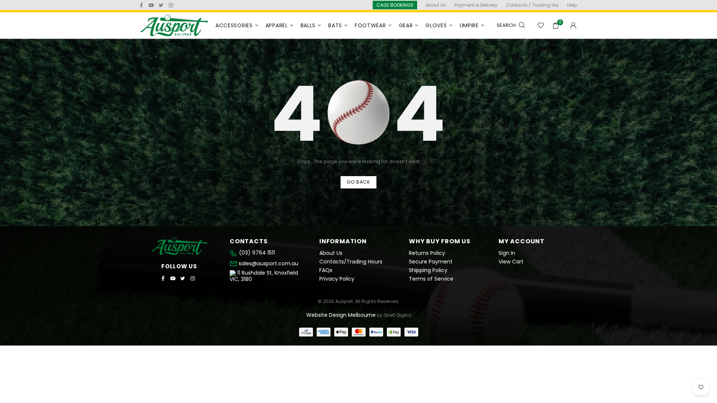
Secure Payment (431, 262)
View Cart (511, 262)
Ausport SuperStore (174, 25)
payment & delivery (475, 5)
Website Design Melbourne (341, 315)
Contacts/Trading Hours (350, 262)
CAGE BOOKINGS (394, 5)
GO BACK (358, 181)
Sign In (507, 253)
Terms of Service (431, 279)
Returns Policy (427, 253)
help (572, 5)
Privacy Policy (336, 279)
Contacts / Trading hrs (532, 5)
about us (436, 5)
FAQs (325, 270)
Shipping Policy (428, 270)
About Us (330, 253)
